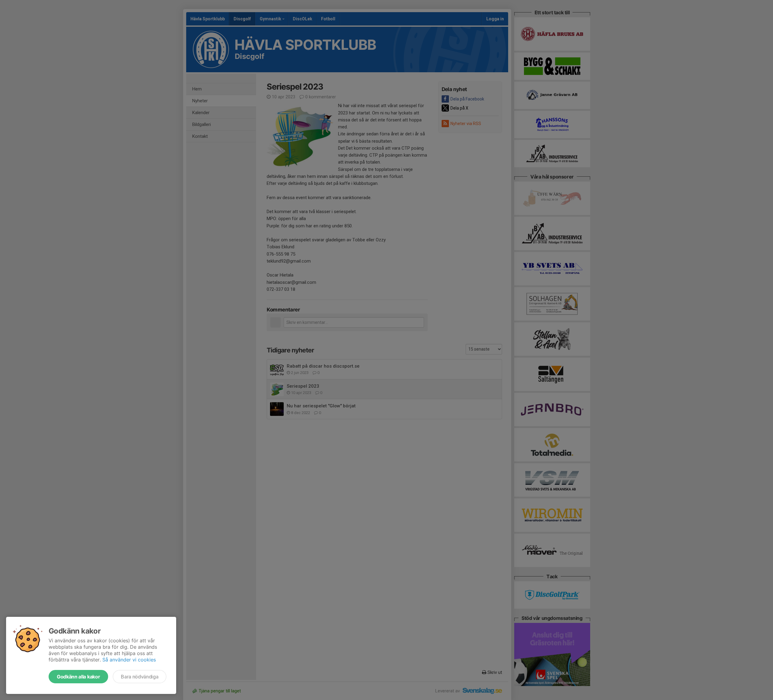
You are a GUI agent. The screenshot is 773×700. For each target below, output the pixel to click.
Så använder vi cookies (129, 660)
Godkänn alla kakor (78, 677)
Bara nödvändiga (139, 677)
